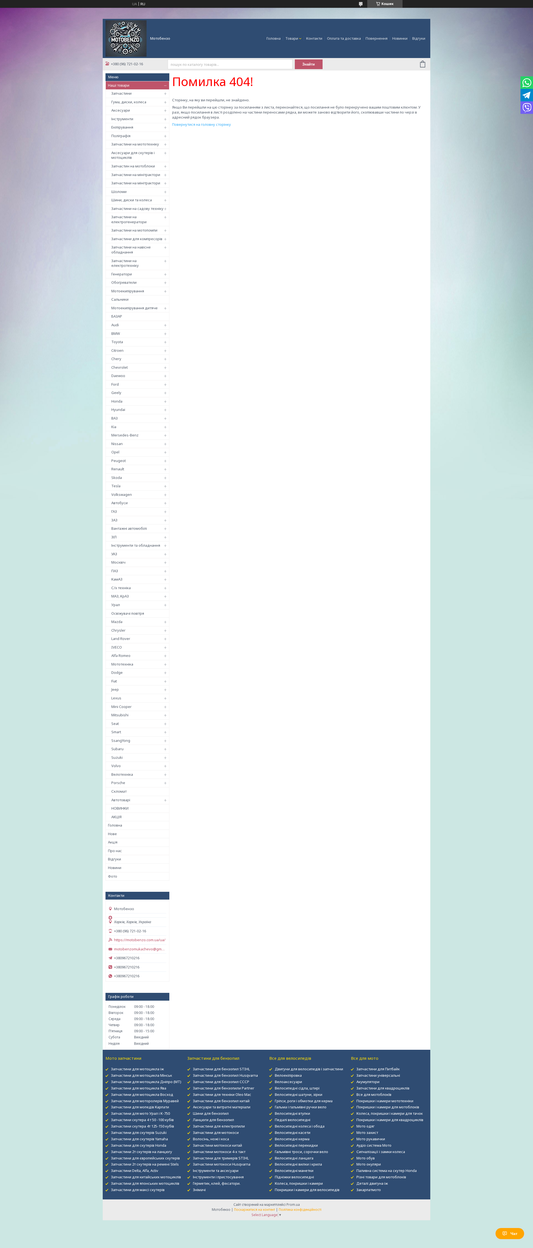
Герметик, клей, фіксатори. (216, 1183)
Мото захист (367, 1132)
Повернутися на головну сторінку (201, 124)
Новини (114, 867)
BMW (115, 333)
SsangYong (120, 740)
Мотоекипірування (127, 290)
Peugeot (118, 460)
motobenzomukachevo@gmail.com (140, 949)
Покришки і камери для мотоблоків (387, 1106)
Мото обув (365, 1158)
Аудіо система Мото (373, 1145)
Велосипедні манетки (294, 1170)
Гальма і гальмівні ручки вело (300, 1106)
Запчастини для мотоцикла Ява (138, 1088)
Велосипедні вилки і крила (298, 1164)
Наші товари (118, 85)
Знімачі (199, 1189)
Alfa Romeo (120, 655)
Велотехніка (122, 774)
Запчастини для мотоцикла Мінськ (141, 1075)
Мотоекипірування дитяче (134, 307)
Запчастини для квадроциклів (382, 1088)
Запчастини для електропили (219, 1126)
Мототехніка (122, 664)
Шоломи (119, 191)
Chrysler (118, 630)
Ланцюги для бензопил (213, 1119)
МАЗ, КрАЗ (120, 596)
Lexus (116, 697)
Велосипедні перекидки (296, 1145)
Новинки (400, 38)
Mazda (116, 621)
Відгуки (418, 38)
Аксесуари (120, 110)
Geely (116, 392)
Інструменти (122, 118)
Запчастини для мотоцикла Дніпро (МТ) (146, 1081)
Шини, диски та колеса (131, 199)
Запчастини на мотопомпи (134, 230)
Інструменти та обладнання (135, 545)
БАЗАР (116, 316)
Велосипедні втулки (292, 1113)
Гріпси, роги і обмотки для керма (304, 1100)
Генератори (121, 274)
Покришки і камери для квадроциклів (389, 1119)
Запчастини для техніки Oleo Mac (222, 1094)
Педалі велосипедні (292, 1119)
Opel (115, 452)
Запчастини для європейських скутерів (145, 1158)
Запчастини (121, 93)
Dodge (117, 672)
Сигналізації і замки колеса (380, 1151)
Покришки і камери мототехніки (384, 1100)
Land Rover (120, 638)
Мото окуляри (368, 1164)
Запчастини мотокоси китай (217, 1145)
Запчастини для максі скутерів (138, 1189)
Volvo (116, 765)
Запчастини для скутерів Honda (138, 1145)
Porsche (118, 782)
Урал (115, 604)
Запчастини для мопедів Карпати (140, 1106)
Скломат (119, 791)
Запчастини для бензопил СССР (221, 1081)
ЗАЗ (114, 520)
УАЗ (114, 553)
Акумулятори (367, 1081)
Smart (116, 731)
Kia (113, 426)
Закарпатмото (368, 1189)
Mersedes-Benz (125, 435)
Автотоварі (120, 799)
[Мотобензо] (126, 38)
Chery (116, 358)
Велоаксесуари (288, 1081)
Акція (112, 842)
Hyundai (118, 409)
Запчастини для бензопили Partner (223, 1088)
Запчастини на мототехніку (135, 144)
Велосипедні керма (292, 1138)
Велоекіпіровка (288, 1075)
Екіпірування (122, 127)
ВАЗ (114, 418)
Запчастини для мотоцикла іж (137, 1068)
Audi (115, 324)
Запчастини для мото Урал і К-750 (140, 1113)
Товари (291, 38)
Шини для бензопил (211, 1113)
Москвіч (118, 562)
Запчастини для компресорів (136, 238)
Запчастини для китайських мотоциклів (146, 1176)
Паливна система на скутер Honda (386, 1170)
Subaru (117, 748)
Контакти (314, 38)
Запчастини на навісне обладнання (131, 250)
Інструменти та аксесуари (215, 1170)
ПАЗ (114, 570)
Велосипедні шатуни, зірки (298, 1094)
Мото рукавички (370, 1138)
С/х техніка (121, 587)
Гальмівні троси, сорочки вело (301, 1151)
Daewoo (118, 375)
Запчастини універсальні (378, 1075)
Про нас (115, 850)
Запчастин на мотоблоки (133, 166)
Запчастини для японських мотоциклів (145, 1183)
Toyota (117, 341)
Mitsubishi (120, 714)
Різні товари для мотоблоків (381, 1176)
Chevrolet (119, 367)
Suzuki (117, 757)
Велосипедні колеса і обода (300, 1126)
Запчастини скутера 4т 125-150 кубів (142, 1126)
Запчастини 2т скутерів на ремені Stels (145, 1164)
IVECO (116, 647)
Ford (115, 384)
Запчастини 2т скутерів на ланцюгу (141, 1151)
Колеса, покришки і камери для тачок (389, 1113)
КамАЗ (116, 579)
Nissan (117, 443)
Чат (514, 1233)
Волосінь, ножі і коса (211, 1138)
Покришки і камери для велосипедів (307, 1189)
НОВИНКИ (120, 808)
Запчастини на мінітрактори (135, 174)
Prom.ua (293, 1204)
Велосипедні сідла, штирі (297, 1088)
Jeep (115, 689)
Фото (112, 876)
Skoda (116, 477)
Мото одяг (365, 1126)
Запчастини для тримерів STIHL (221, 1158)
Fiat (114, 681)
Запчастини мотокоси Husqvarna (221, 1164)
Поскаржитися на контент (254, 1209)
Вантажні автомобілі (129, 528)
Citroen (117, 350)
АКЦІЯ (116, 816)
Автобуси (119, 502)
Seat (115, 723)
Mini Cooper (121, 706)
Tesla (115, 485)
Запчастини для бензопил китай (221, 1100)
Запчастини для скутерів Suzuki (139, 1132)
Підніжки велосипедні (294, 1176)
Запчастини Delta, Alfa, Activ (134, 1170)
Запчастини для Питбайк (378, 1068)
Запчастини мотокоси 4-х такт (219, 1151)
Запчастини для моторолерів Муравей (145, 1100)
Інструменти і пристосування (218, 1176)
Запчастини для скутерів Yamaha (139, 1138)
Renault (117, 468)
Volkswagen (121, 494)
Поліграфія (120, 135)
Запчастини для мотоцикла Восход (142, 1094)
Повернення (377, 38)
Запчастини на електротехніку (125, 263)
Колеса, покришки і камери (299, 1183)
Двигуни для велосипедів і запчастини (309, 1068)
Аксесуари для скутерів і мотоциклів (133, 155)
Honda (116, 401)
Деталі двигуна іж (372, 1183)
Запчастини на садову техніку (137, 208)
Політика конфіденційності (300, 1209)
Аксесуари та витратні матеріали (221, 1106)
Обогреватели (124, 282)
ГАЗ (114, 511)
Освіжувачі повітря (127, 613)
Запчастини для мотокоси (216, 1132)
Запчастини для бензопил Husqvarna (225, 1075)
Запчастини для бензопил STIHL (221, 1068)
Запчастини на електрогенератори (129, 219)
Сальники (120, 299)
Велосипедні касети (292, 1132)
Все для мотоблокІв (373, 1094)
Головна (273, 38)
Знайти (308, 64)
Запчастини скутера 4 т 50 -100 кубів (142, 1119)
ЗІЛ (114, 536)
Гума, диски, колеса (128, 101)
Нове (112, 833)
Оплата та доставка (344, 38)
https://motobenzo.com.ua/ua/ (139, 940)
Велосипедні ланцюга (294, 1158)
